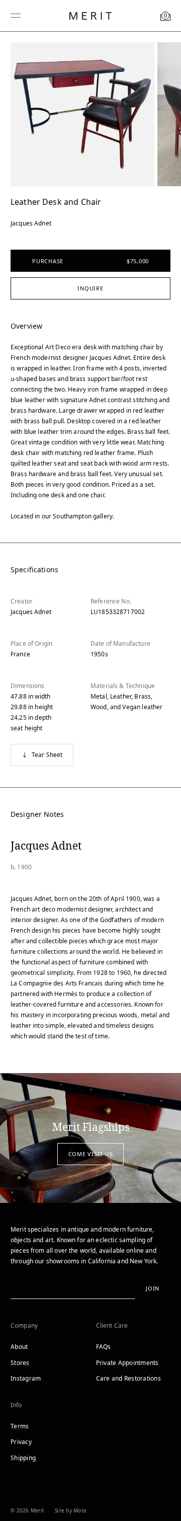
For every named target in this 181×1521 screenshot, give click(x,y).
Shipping (23, 1458)
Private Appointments (127, 1362)
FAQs (103, 1346)
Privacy (21, 1441)
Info (16, 1405)
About (19, 1346)
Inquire (90, 288)
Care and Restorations (128, 1378)
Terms (20, 1426)
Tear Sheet (47, 754)
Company (24, 1325)
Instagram (26, 1378)
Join (152, 1288)
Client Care (112, 1325)
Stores (20, 1362)
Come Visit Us (90, 1154)
